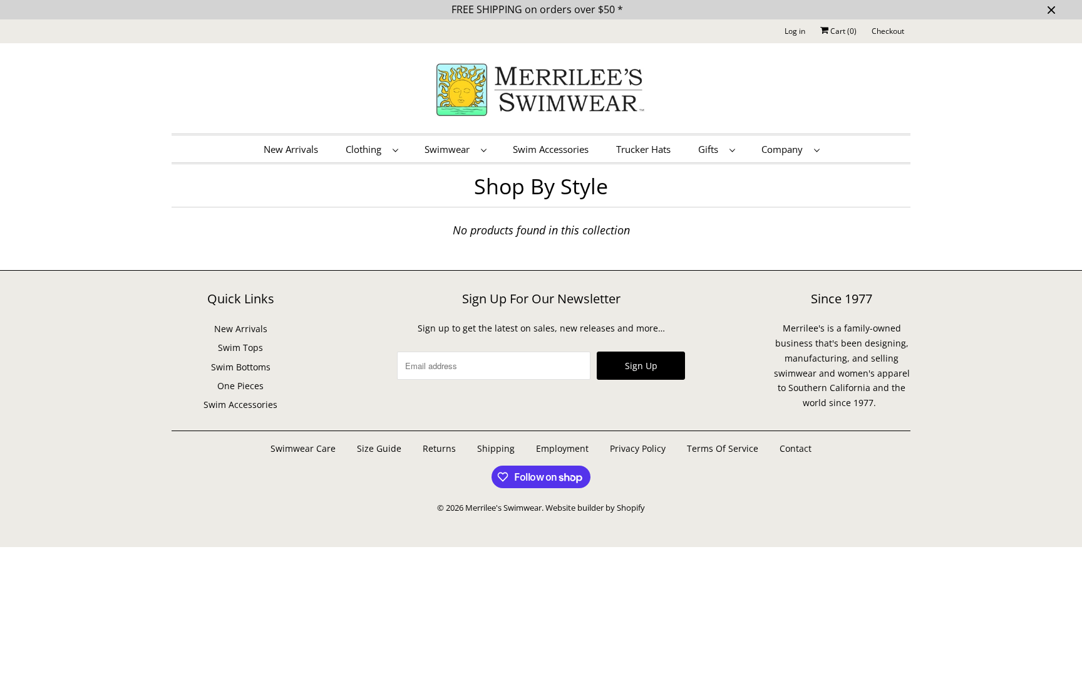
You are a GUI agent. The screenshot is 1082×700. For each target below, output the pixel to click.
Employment (562, 448)
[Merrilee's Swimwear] (541, 91)
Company (784, 149)
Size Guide (379, 448)
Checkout (888, 31)
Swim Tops (240, 347)
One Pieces (240, 386)
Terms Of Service (722, 448)
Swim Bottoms (240, 367)
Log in (795, 31)
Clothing (366, 149)
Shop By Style (541, 186)
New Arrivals (291, 149)
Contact (796, 448)
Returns (439, 448)
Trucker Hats (643, 149)
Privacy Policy (638, 448)
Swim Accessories (551, 149)
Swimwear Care (304, 448)
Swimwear (450, 149)
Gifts (710, 149)
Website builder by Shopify (595, 507)
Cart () (842, 31)
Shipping (496, 448)
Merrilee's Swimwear (503, 507)
